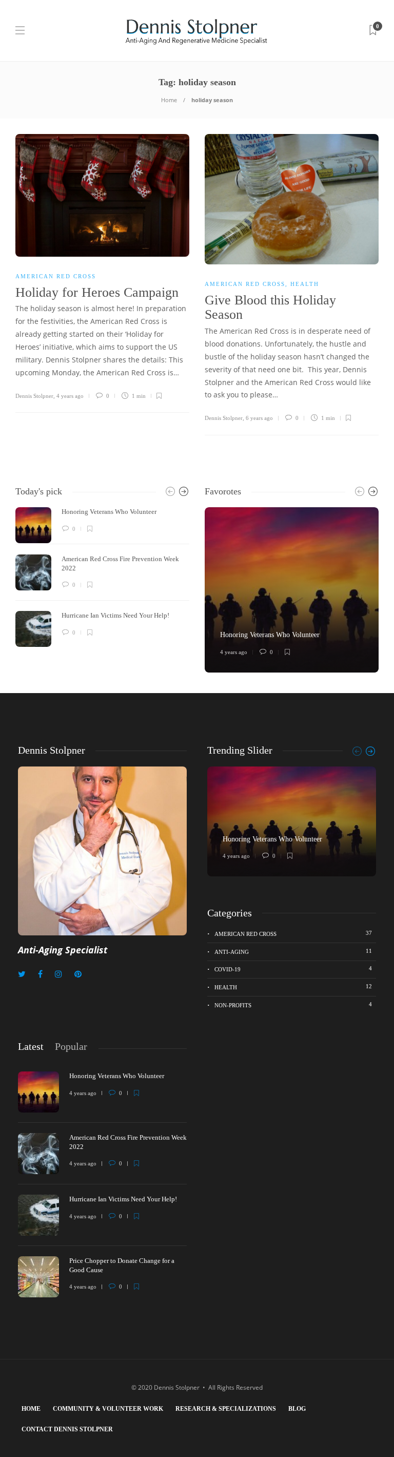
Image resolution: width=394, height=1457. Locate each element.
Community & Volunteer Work (108, 1408)
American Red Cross (55, 276)
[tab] (31, 1046)
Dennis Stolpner (34, 396)
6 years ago (259, 418)
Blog (297, 1408)
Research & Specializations (225, 1408)
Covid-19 (293, 968)
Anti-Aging (293, 951)
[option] (102, 577)
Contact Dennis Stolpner (67, 1429)
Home (169, 100)
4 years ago (70, 396)
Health (304, 284)
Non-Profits (293, 1004)
